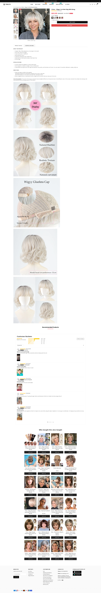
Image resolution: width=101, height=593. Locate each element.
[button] (97, 4)
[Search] (90, 4)
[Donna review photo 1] (19, 400)
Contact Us (30, 574)
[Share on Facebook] (31, 40)
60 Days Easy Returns (47, 577)
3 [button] (50, 422)
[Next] (48, 24)
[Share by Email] (34, 40)
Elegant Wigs (18, 7)
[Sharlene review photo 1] (18, 357)
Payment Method (46, 574)
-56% (20, 9)
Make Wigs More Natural (48, 581)
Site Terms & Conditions (47, 575)
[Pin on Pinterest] (32, 40)
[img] (23, 348)
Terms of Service (46, 583)
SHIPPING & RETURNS (29, 45)
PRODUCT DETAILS (18, 45)
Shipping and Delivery (47, 572)
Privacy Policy (31, 572)
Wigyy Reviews (31, 575)
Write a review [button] (80, 338)
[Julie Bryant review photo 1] (20, 372)
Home (14, 7)
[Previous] (20, 24)
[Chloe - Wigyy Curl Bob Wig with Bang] (15, 11)
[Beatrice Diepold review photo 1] (19, 387)
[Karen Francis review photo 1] (19, 416)
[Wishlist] (95, 4)
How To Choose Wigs (47, 578)
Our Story (30, 571)
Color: (54, 15)
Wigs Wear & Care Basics (48, 580)
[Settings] (92, 4)
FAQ (44, 571)
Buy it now (69, 25)
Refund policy (45, 584)
